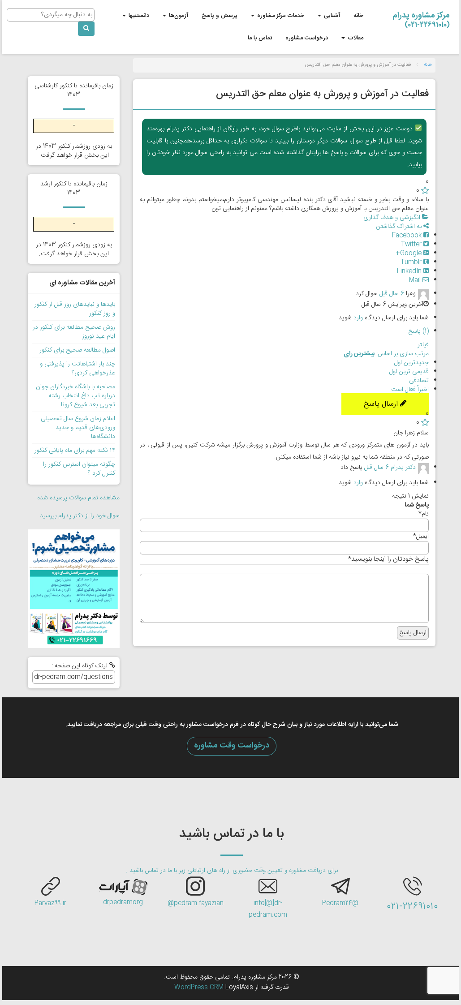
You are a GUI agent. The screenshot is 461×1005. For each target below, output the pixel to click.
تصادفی (419, 380)
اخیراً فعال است (410, 389)
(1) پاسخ (418, 331)
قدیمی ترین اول (409, 371)
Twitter (412, 244)
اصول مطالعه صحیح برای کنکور (77, 350)
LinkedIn (410, 271)
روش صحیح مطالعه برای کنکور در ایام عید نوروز (74, 332)
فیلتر (423, 344)
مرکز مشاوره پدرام (421, 18)
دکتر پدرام (403, 468)
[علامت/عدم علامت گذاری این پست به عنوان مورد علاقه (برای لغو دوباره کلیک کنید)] (425, 190)
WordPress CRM (199, 987)
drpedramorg (123, 902)
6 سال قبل (391, 293)
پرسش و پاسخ (219, 16)
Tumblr (412, 262)
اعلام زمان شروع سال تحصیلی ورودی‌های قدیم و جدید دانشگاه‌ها (78, 427)
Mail (415, 280)
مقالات (354, 38)
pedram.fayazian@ (196, 903)
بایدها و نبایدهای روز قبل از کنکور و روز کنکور (74, 309)
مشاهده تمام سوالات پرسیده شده (78, 498)
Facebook (407, 235)
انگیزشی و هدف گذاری (392, 217)
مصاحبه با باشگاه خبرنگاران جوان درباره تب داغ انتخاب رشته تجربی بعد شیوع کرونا (75, 396)
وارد (358, 318)
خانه (358, 16)
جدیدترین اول (411, 362)
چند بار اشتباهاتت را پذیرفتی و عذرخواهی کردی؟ (77, 368)
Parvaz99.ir (50, 903)
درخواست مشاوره (306, 38)
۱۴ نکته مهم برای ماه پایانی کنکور (74, 450)
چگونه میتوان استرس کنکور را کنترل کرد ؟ (79, 469)
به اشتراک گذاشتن (399, 226)
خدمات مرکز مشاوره (279, 16)
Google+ (409, 253)
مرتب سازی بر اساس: (386, 353)
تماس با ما (260, 38)
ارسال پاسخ (382, 404)
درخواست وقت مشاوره (231, 745)
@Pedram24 (340, 903)
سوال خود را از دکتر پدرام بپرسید (80, 516)
